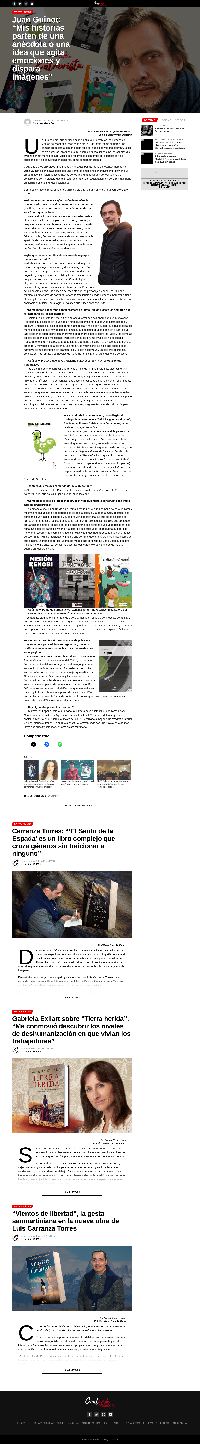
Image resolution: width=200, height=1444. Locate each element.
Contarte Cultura (33, 864)
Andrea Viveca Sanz (46, 123)
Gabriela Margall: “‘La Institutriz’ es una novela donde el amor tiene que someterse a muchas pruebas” (39, 784)
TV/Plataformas (131, 1423)
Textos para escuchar (41, 1423)
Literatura (19, 1423)
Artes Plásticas (91, 1423)
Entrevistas (150, 1423)
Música (61, 1423)
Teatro (115, 1423)
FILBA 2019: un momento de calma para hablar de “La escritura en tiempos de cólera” (112, 784)
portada (53, 796)
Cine (105, 1423)
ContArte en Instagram (173, 1423)
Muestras (73, 1423)
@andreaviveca (122, 131)
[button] (41, 581)
